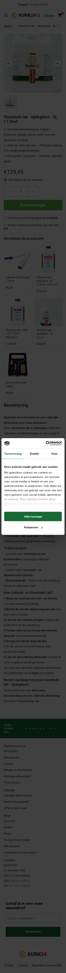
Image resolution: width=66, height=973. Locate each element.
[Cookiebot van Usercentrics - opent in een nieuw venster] (46, 443)
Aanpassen (31, 527)
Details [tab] (34, 453)
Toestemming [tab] (13, 453)
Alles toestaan (33, 516)
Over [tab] (54, 453)
